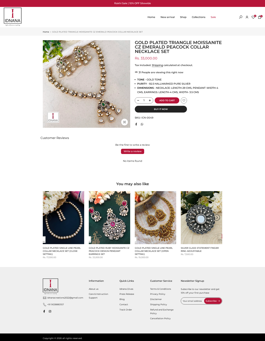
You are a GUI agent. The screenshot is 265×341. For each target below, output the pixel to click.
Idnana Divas (126, 289)
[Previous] (48, 217)
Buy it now (161, 109)
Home (151, 17)
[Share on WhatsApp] (142, 124)
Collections (198, 17)
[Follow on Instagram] (50, 311)
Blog (122, 299)
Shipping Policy (158, 304)
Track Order (125, 309)
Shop (183, 17)
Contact (123, 304)
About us (93, 289)
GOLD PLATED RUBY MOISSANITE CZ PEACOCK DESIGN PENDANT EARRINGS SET (109, 251)
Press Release (126, 294)
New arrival (168, 17)
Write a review (133, 151)
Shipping (157, 65)
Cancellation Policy (160, 318)
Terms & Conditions (160, 289)
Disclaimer (156, 299)
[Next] (217, 217)
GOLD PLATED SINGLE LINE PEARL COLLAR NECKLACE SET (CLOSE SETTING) (62, 251)
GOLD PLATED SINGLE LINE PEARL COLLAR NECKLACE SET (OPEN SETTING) (154, 251)
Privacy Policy (157, 294)
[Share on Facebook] (136, 124)
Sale (213, 17)
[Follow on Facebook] (44, 311)
